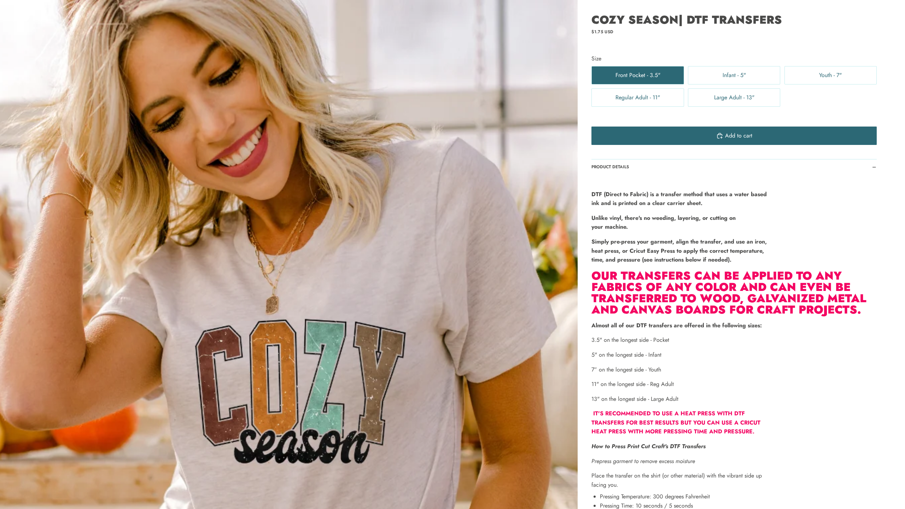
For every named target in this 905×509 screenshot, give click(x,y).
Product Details (610, 167)
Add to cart (738, 135)
